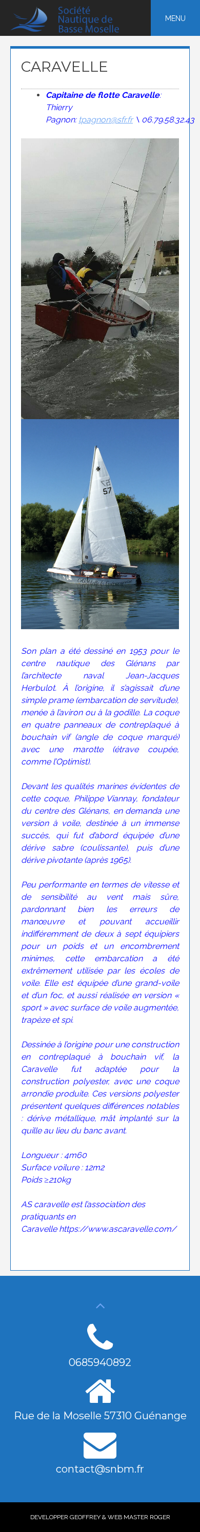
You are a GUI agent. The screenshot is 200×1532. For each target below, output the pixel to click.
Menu (175, 18)
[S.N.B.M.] (71, 30)
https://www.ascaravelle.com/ (117, 1229)
